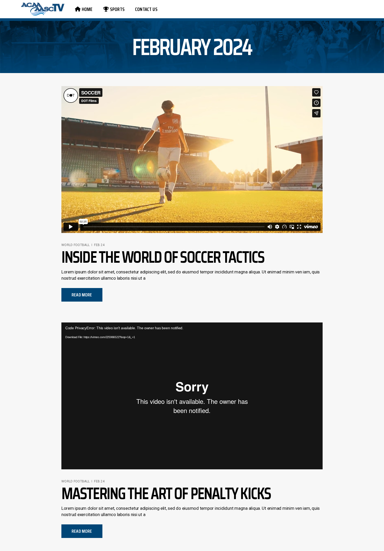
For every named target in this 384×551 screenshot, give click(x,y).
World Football (75, 245)
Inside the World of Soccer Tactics (162, 257)
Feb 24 (99, 245)
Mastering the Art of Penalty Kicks (166, 493)
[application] (192, 395)
